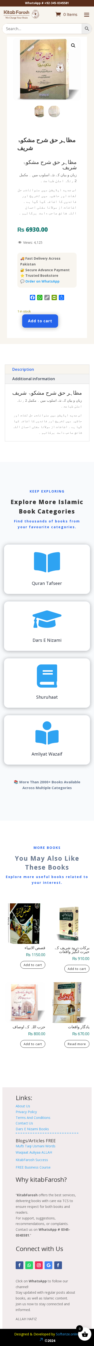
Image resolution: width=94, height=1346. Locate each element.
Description (23, 369)
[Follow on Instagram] (39, 1265)
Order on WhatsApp (42, 281)
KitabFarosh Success (32, 1160)
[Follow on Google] (48, 1265)
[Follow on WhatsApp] (29, 1265)
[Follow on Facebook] (19, 1265)
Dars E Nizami (47, 640)
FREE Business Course (33, 1167)
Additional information (33, 378)
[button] (73, 45)
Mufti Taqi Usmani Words (35, 1146)
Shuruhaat (47, 697)
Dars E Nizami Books (32, 1129)
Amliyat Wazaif (47, 754)
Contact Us (24, 1123)
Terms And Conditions (33, 1117)
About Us (23, 1106)
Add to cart (40, 321)
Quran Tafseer (47, 583)
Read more (77, 1044)
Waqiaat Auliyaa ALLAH (34, 1152)
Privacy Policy (26, 1111)
